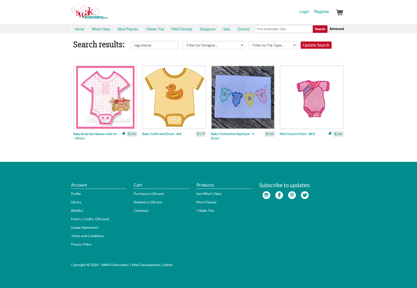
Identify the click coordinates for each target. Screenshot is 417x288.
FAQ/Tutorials (182, 29)
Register (321, 11)
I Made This (155, 29)
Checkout (141, 210)
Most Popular (128, 29)
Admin (168, 265)
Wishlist (77, 210)
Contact (244, 29)
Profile (76, 194)
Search (320, 29)
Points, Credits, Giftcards (90, 219)
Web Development (146, 265)
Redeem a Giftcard (148, 202)
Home (79, 29)
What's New (101, 29)
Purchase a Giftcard (149, 194)
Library (76, 202)
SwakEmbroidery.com (107, 14)
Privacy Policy (81, 244)
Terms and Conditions (87, 236)
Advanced (336, 28)
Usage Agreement (85, 227)
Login (304, 11)
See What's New (209, 194)
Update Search (316, 45)
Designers (207, 29)
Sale (226, 29)
